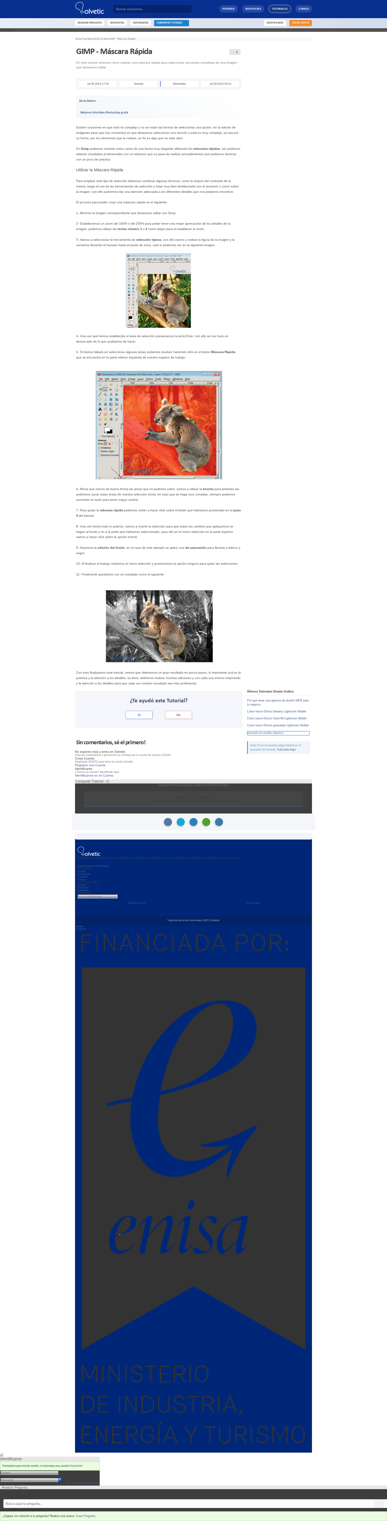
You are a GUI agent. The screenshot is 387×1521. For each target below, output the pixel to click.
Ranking (104, 866)
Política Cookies (136, 903)
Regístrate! (76, 1465)
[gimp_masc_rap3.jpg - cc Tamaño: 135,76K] (159, 626)
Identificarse (275, 23)
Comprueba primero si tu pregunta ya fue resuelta (35, 1494)
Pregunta (82, 866)
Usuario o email (69, 1472)
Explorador (83, 887)
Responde (93, 866)
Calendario (83, 890)
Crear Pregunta (85, 1516)
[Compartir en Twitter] (181, 822)
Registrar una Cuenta (90, 765)
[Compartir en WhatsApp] (206, 822)
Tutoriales (280, 8)
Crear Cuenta (300, 23)
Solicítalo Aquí (286, 749)
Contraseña (66, 1476)
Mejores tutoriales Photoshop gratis (104, 112)
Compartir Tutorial (170, 23)
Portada (228, 8)
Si (139, 715)
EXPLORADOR (140, 23)
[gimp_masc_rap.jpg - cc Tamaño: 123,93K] (158, 290)
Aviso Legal (253, 903)
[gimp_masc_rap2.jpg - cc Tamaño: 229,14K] (159, 425)
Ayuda (79, 926)
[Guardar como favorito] (232, 51)
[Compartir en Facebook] (168, 822)
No (178, 715)
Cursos (304, 8)
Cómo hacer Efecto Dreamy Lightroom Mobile (276, 711)
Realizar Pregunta (90, 23)
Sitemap (81, 884)
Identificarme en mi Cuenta (94, 775)
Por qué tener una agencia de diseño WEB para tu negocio (278, 702)
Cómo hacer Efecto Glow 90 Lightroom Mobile (277, 718)
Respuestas (253, 8)
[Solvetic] (94, 9)
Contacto (81, 929)
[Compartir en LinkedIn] (193, 822)
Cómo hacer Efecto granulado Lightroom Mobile (278, 725)
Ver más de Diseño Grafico (265, 733)
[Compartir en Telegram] (219, 822)
